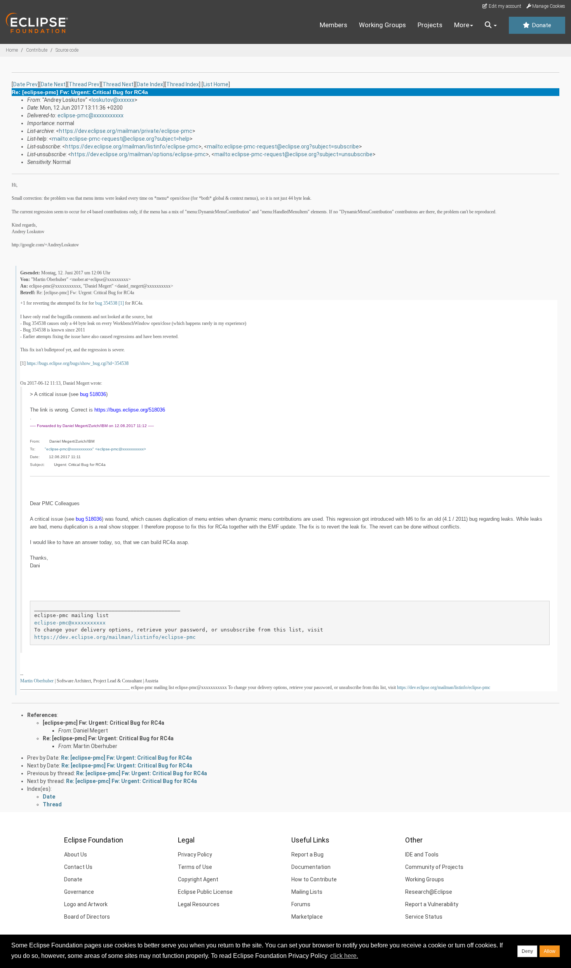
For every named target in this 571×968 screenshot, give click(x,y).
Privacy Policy (195, 854)
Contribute (36, 50)
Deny (527, 951)
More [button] (461, 25)
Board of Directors (87, 917)
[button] (491, 25)
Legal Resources (198, 904)
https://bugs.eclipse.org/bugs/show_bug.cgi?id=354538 (78, 363)
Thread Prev (84, 84)
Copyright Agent (198, 879)
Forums (300, 904)
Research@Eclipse (428, 892)
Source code (67, 50)
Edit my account (504, 6)
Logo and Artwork (86, 904)
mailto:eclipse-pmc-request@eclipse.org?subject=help (121, 139)
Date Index (150, 84)
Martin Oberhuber (37, 681)
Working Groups (382, 25)
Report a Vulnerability (431, 904)
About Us (75, 854)
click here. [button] (344, 955)
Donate (540, 25)
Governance (79, 892)
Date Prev (25, 84)
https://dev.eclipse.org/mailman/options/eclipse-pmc (138, 154)
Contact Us (78, 867)
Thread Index (182, 84)
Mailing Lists (306, 892)
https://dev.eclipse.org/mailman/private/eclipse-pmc (125, 131)
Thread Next (118, 84)
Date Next (53, 84)
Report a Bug (307, 854)
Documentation (311, 867)
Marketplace (307, 917)
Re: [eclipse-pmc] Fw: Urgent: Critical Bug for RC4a (108, 738)
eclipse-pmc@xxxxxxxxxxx (90, 115)
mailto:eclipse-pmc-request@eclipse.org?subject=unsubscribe (293, 154)
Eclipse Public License (205, 892)
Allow (549, 951)
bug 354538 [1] (109, 303)
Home (12, 50)
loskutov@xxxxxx (113, 100)
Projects (430, 25)
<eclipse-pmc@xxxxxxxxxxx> (120, 449)
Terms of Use (195, 867)
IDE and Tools (422, 854)
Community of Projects (434, 867)
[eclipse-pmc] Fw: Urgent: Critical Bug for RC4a (103, 723)
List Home (215, 84)
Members (333, 25)
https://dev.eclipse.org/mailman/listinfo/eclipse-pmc (131, 146)
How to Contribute (314, 879)
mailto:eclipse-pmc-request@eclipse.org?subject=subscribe (283, 146)
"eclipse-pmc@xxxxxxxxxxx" (69, 449)
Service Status (423, 917)
